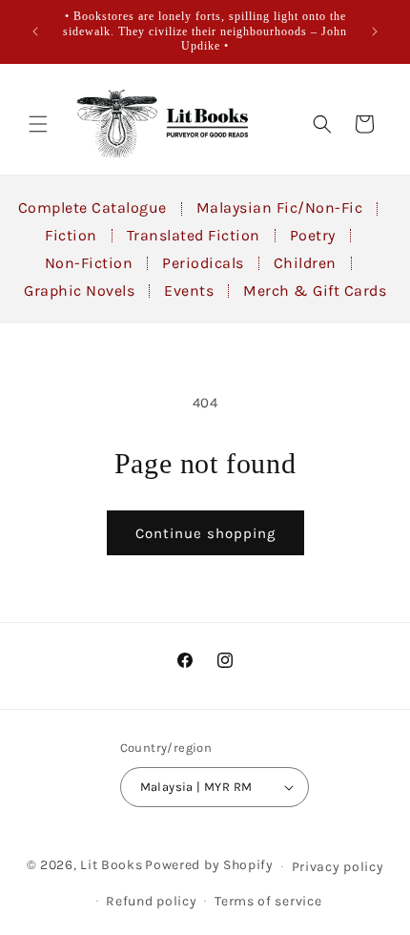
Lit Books (111, 865)
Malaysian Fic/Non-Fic (279, 207)
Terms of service (268, 901)
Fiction (71, 235)
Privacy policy (338, 867)
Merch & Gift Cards (314, 290)
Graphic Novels (79, 290)
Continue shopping (205, 533)
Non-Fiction (89, 263)
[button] (38, 124)
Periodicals (203, 263)
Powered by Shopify (209, 865)
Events (189, 290)
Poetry (313, 235)
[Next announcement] (375, 31)
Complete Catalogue (92, 207)
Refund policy (151, 901)
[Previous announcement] (35, 31)
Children (305, 263)
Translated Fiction (193, 235)
